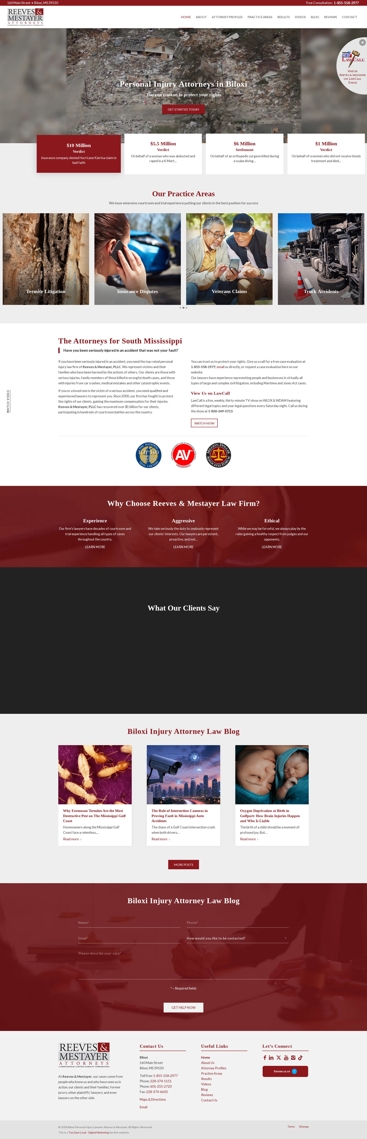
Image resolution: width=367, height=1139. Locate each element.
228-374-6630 (157, 1092)
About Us (207, 1063)
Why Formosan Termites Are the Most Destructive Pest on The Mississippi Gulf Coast (94, 816)
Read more (71, 839)
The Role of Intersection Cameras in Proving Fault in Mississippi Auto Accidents (180, 816)
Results (206, 1079)
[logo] (25, 17)
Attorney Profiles (213, 1068)
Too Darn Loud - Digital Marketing (89, 1132)
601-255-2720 (161, 1086)
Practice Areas (211, 1073)
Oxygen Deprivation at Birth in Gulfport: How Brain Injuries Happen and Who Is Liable (270, 816)
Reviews (207, 1095)
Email (143, 1107)
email (220, 367)
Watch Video (7, 401)
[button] (180, 308)
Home (205, 1057)
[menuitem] (319, 3)
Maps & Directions (153, 1099)
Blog (204, 1089)
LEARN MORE (95, 547)
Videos (206, 1084)
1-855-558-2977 (165, 1076)
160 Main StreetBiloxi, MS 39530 (32, 3)
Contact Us (209, 1100)
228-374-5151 (161, 1081)
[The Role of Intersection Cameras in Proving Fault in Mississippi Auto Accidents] (183, 775)
